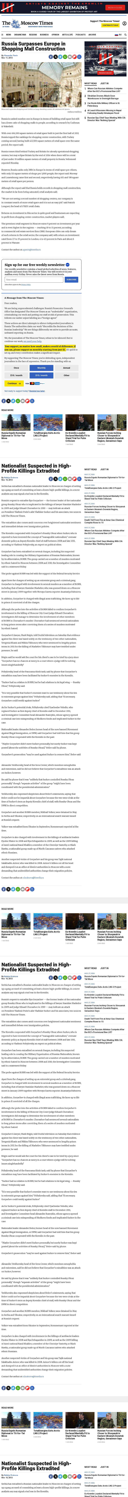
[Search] (125, 34)
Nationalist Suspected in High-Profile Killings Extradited (36, 468)
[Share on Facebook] (51, 57)
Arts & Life (67, 35)
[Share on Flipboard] (74, 57)
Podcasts (81, 35)
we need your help (32, 341)
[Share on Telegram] (60, 57)
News (8, 35)
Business (44, 35)
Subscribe (71, 280)
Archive (92, 35)
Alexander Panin (11, 56)
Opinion (55, 35)
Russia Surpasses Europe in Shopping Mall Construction (34, 46)
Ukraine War (20, 35)
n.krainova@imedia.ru (33, 877)
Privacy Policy (26, 284)
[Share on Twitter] (55, 57)
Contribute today (110, 25)
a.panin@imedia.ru (31, 249)
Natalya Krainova (11, 478)
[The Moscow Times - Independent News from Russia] (27, 24)
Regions (33, 35)
